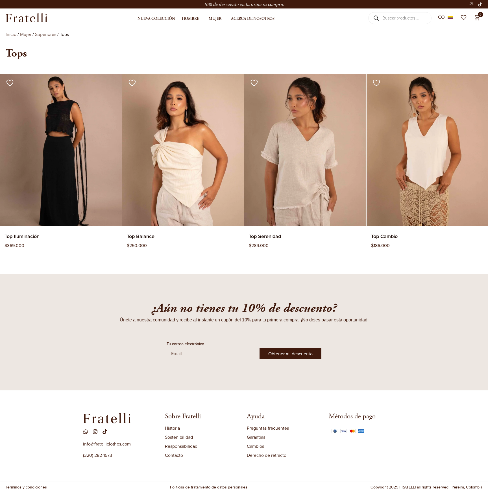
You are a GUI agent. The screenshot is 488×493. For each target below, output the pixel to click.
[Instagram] (471, 4)
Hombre (190, 18)
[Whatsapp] (85, 431)
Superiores (45, 34)
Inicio (11, 34)
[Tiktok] (480, 4)
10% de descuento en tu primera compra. (244, 4)
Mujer (215, 18)
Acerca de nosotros (252, 18)
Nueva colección (156, 18)
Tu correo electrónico (185, 344)
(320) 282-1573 (97, 455)
